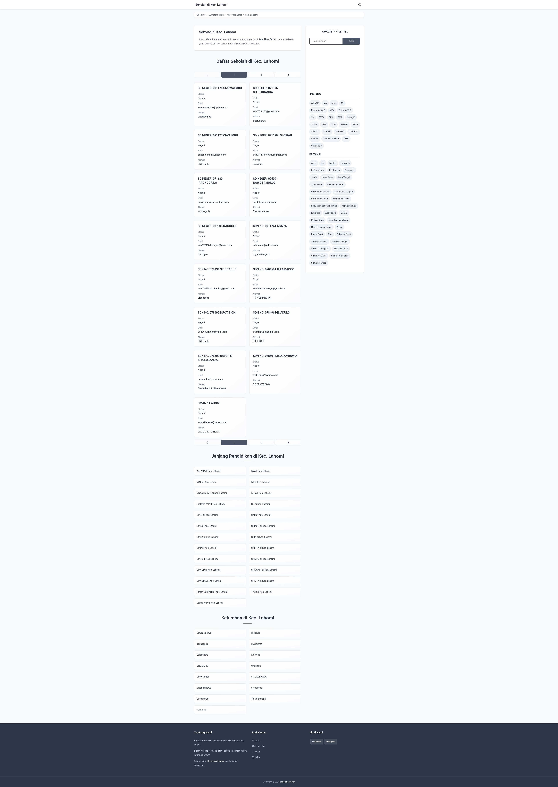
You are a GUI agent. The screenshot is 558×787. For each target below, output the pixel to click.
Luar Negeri (330, 213)
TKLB (346, 139)
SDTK (321, 117)
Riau (330, 234)
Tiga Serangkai (258, 698)
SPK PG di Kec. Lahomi (263, 559)
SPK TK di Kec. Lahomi (262, 580)
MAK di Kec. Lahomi (207, 482)
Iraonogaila (202, 643)
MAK (334, 103)
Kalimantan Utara (341, 199)
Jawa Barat (327, 177)
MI (342, 103)
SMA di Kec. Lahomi (207, 526)
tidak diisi (201, 709)
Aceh (313, 163)
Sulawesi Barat (344, 234)
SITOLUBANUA (259, 676)
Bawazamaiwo (204, 632)
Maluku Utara (317, 220)
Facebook (316, 741)
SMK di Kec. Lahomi (261, 537)
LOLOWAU (256, 643)
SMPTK (344, 124)
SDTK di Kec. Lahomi (207, 515)
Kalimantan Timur (319, 199)
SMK (324, 124)
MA (325, 103)
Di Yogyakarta (317, 170)
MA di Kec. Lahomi (260, 471)
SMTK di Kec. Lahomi (207, 559)
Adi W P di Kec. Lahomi (208, 471)
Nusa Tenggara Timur (321, 227)
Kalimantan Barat (335, 184)
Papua (340, 227)
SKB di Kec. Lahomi (261, 515)
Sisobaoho (256, 687)
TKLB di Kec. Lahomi (261, 592)
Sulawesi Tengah (340, 241)
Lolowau (255, 654)
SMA (340, 117)
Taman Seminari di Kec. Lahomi (212, 592)
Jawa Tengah (344, 177)
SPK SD (327, 131)
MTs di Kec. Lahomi (261, 493)
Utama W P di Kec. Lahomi (210, 602)
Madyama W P (318, 110)
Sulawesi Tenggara (320, 248)
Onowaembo (203, 676)
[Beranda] (360, 5)
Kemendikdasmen (216, 761)
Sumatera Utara (318, 263)
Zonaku (256, 757)
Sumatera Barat (318, 256)
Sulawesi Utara (341, 248)
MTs (332, 110)
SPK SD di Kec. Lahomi (208, 569)
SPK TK (314, 139)
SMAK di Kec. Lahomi (207, 537)
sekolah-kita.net (335, 31)
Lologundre (202, 654)
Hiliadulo (255, 632)
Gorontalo (349, 170)
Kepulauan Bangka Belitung (324, 206)
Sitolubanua (202, 698)
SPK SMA (353, 131)
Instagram (330, 741)
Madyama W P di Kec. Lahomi (212, 493)
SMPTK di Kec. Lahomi (262, 547)
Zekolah (256, 751)
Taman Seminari (331, 139)
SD (312, 117)
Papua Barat (317, 234)
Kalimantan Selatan (320, 191)
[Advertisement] (334, 68)
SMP (333, 124)
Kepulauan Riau (349, 206)
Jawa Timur (316, 184)
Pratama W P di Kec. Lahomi (211, 504)
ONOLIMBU (202, 665)
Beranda (256, 740)
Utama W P (316, 146)
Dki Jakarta (334, 170)
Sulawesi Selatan (319, 241)
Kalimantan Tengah (344, 191)
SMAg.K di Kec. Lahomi (263, 526)
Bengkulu (345, 163)
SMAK (314, 124)
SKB (331, 117)
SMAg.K (351, 117)
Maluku (344, 213)
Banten (332, 163)
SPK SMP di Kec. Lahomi (264, 569)
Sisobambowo (204, 687)
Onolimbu (256, 665)
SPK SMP (340, 131)
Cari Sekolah (258, 746)
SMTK (355, 124)
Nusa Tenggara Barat (338, 220)
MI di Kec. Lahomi (260, 482)
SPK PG (315, 131)
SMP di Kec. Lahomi (207, 547)
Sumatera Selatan (339, 256)
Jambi (314, 177)
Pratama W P (345, 110)
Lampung (315, 213)
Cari (351, 41)
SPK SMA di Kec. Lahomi (209, 580)
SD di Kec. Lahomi (260, 504)
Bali (322, 163)
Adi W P (315, 103)
